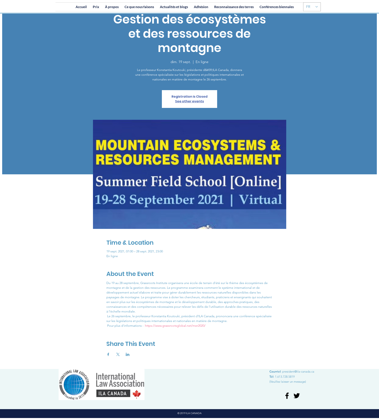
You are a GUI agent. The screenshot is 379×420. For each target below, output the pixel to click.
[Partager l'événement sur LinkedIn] (127, 354)
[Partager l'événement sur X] (118, 354)
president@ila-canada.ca (298, 371)
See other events (189, 101)
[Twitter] (297, 396)
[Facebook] (287, 396)
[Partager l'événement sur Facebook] (108, 354)
